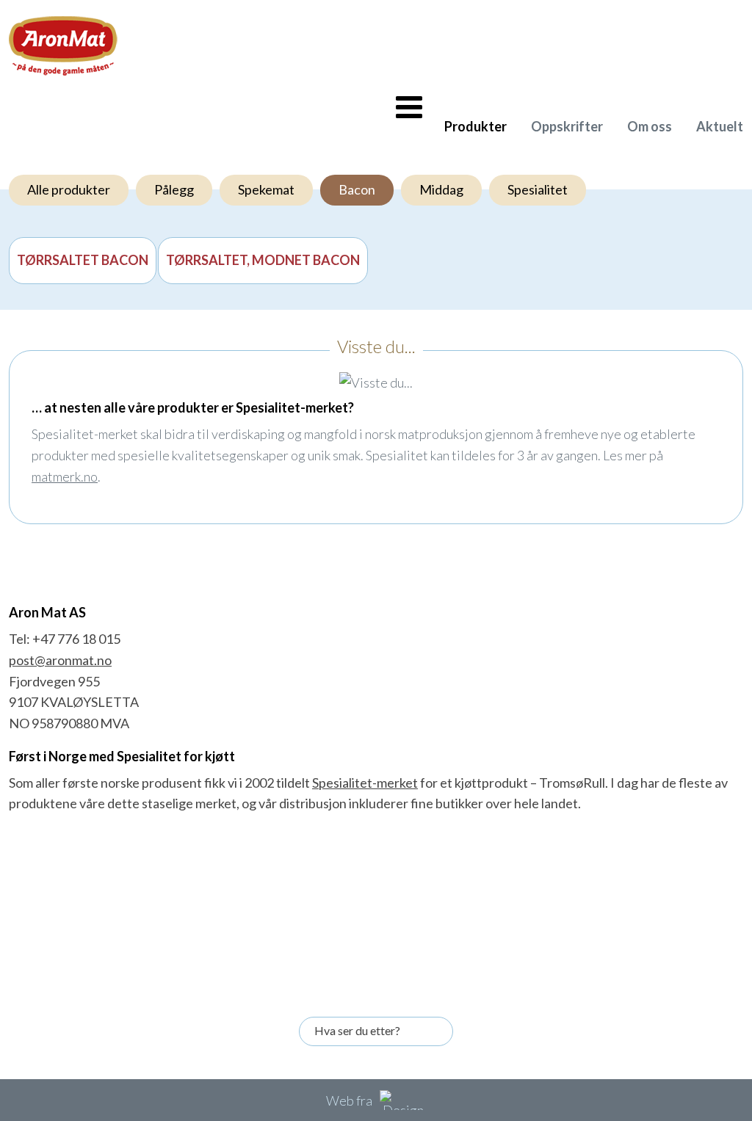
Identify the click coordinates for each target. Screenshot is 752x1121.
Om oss (649, 126)
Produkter (475, 126)
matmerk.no (65, 476)
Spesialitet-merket (365, 782)
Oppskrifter (567, 126)
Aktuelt (719, 126)
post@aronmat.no (60, 660)
